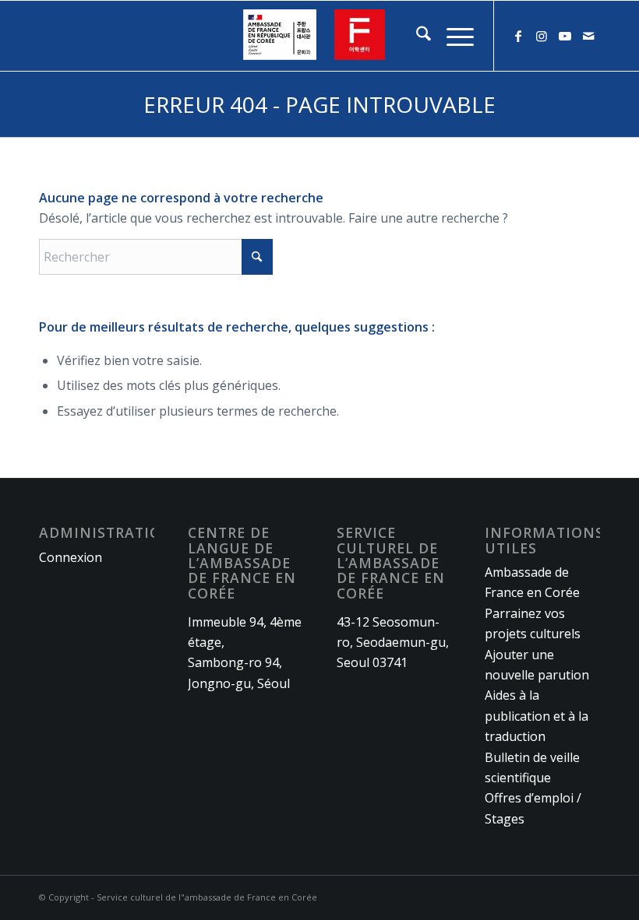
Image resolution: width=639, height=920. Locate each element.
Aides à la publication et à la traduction (536, 715)
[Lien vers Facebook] (518, 35)
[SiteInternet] (319, 36)
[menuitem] (416, 36)
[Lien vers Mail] (588, 35)
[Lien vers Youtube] (565, 35)
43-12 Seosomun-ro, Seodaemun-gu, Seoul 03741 (393, 642)
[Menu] (452, 36)
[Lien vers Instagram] (541, 35)
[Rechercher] (416, 36)
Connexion (70, 557)
